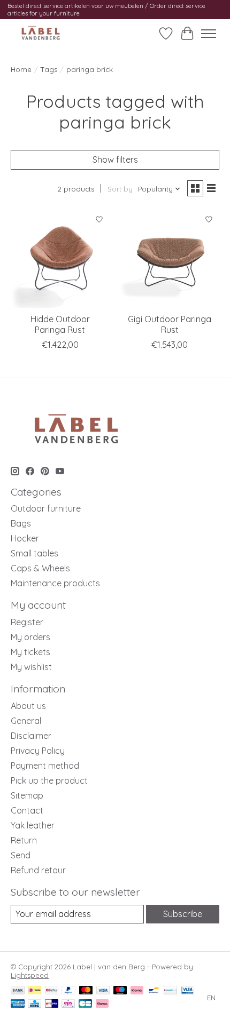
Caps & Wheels (40, 568)
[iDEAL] (34, 991)
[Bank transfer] (18, 991)
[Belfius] (51, 991)
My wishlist (31, 667)
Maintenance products (55, 583)
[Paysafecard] (170, 991)
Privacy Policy (38, 750)
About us (28, 705)
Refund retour (38, 870)
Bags (21, 523)
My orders (30, 637)
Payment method (45, 765)
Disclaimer (31, 735)
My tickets (30, 652)
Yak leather (33, 825)
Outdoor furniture (46, 508)
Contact (27, 810)
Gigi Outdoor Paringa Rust (169, 324)
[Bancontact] (153, 991)
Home (21, 69)
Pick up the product (49, 780)
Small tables (34, 553)
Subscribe (182, 914)
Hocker (25, 538)
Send (20, 855)
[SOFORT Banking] (137, 991)
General (26, 720)
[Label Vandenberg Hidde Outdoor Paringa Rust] (60, 258)
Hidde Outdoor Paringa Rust (60, 324)
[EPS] (68, 1004)
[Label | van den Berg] (41, 33)
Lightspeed (30, 975)
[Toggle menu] (208, 33)
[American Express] (18, 1004)
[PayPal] (68, 991)
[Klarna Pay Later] (102, 1004)
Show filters (115, 159)
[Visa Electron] (187, 991)
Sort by (120, 189)
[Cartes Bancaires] (85, 1004)
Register (27, 622)
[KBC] (34, 1004)
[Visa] (103, 991)
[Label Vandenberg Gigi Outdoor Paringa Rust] (169, 258)
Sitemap (27, 795)
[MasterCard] (86, 991)
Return (24, 840)
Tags (49, 69)
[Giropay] (51, 1004)
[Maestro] (120, 991)
